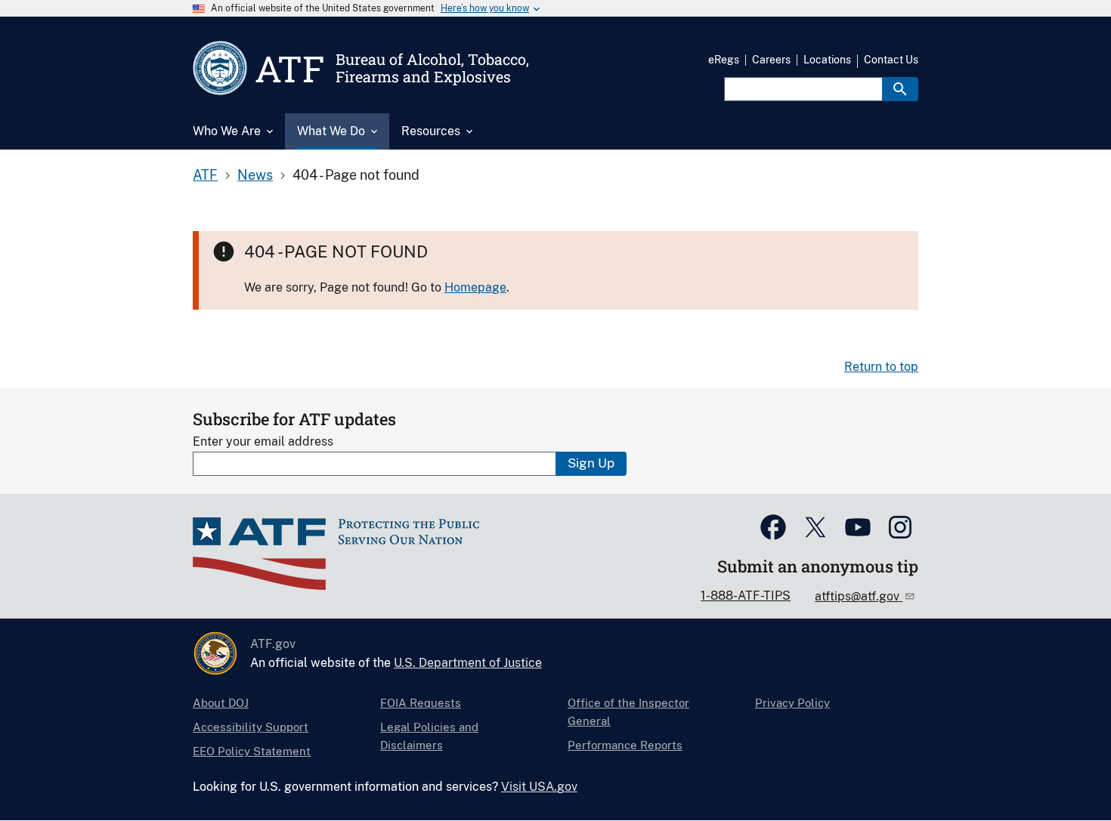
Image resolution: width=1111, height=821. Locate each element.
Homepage (475, 287)
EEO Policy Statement (252, 751)
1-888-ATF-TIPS (746, 595)
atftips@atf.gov (858, 596)
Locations (827, 59)
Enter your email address (263, 441)
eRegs (723, 59)
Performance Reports (625, 745)
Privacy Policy (792, 702)
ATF (205, 175)
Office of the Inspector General (628, 711)
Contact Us (891, 59)
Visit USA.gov (539, 786)
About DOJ (221, 702)
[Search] (900, 89)
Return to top (881, 367)
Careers (771, 59)
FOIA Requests (420, 702)
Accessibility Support (250, 727)
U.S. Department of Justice (468, 663)
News (255, 175)
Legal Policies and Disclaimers (429, 736)
